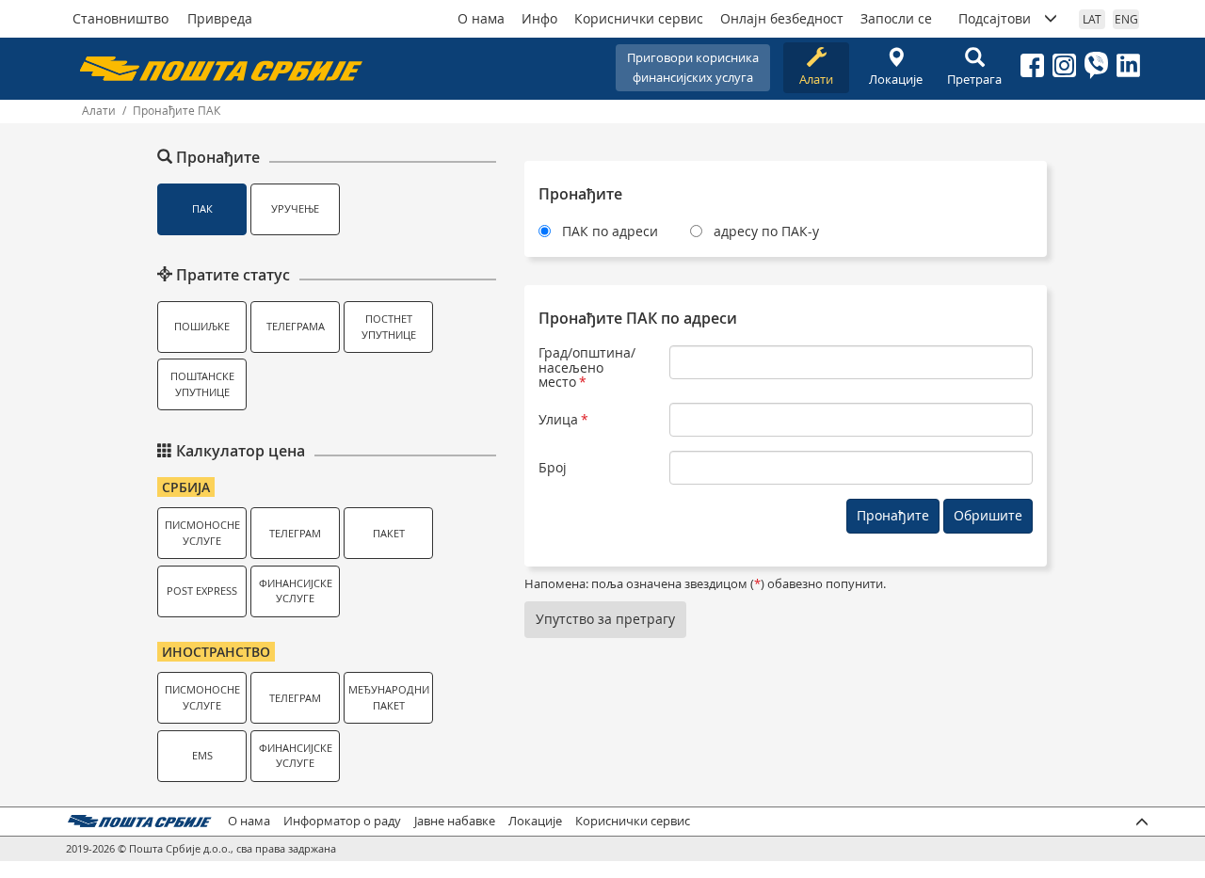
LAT (1092, 18)
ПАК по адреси (610, 231)
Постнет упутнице (389, 326)
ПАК (202, 208)
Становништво (120, 18)
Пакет (389, 533)
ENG (1126, 18)
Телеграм (295, 533)
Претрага (974, 79)
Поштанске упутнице (202, 384)
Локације (896, 79)
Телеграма (295, 326)
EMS (202, 755)
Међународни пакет (388, 697)
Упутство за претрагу (605, 619)
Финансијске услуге (295, 591)
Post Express (202, 590)
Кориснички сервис (638, 18)
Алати (816, 79)
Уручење (295, 208)
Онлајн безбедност (782, 18)
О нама (481, 18)
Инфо (539, 18)
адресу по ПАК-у (766, 231)
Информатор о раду (342, 821)
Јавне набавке (454, 821)
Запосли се (896, 18)
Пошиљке (202, 326)
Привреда (219, 18)
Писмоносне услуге (202, 533)
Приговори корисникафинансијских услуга (693, 67)
